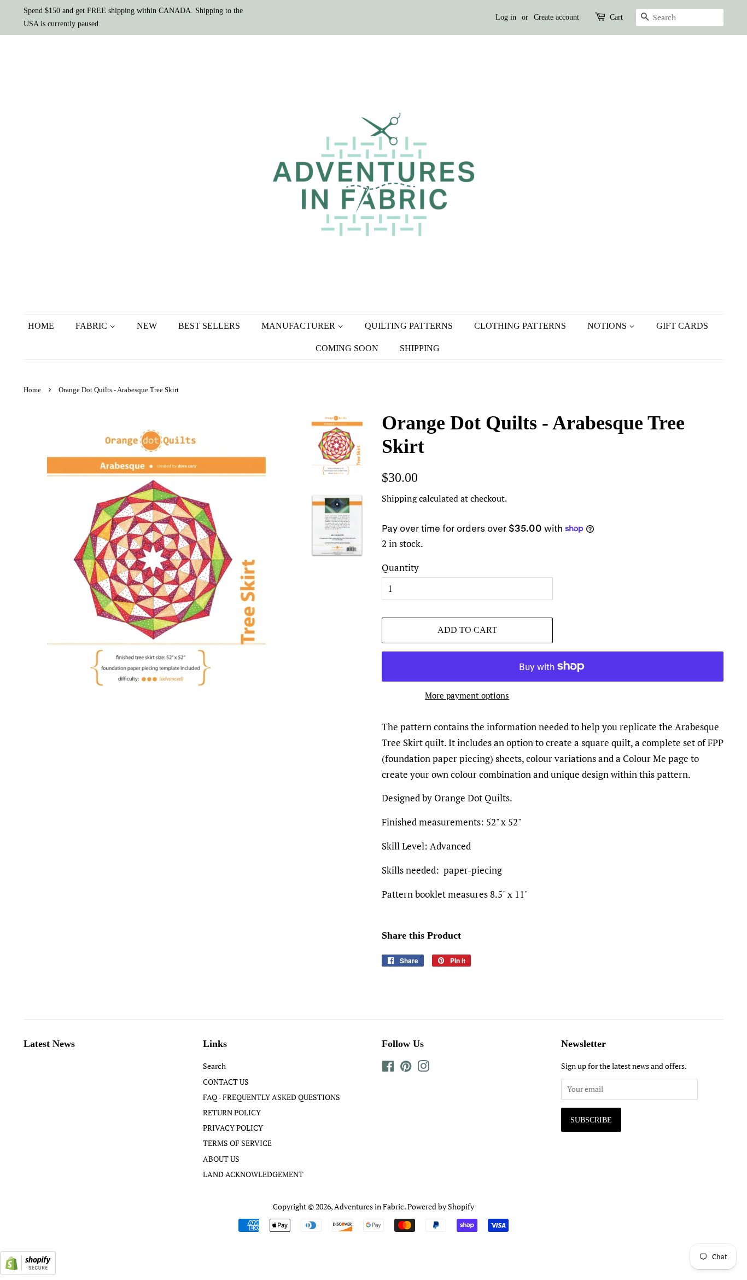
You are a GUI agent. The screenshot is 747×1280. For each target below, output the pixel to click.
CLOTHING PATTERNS (520, 325)
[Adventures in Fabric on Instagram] (423, 1068)
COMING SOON (347, 348)
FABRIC (92, 325)
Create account (556, 17)
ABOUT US (221, 1159)
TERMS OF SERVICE (237, 1143)
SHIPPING (420, 348)
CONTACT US (226, 1082)
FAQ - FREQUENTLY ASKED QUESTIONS (271, 1097)
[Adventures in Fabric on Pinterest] (406, 1068)
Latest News (49, 1043)
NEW (147, 325)
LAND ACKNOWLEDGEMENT (253, 1174)
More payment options (467, 695)
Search (214, 1066)
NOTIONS (608, 325)
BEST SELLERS (209, 325)
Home (32, 390)
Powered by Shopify (440, 1206)
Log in (505, 17)
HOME (41, 325)
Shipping (399, 498)
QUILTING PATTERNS (409, 325)
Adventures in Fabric (369, 1206)
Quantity (400, 567)
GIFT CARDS (682, 325)
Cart (616, 17)
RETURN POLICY (232, 1112)
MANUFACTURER (299, 325)
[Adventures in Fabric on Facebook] (388, 1068)
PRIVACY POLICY (233, 1127)
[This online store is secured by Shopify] (28, 1271)
